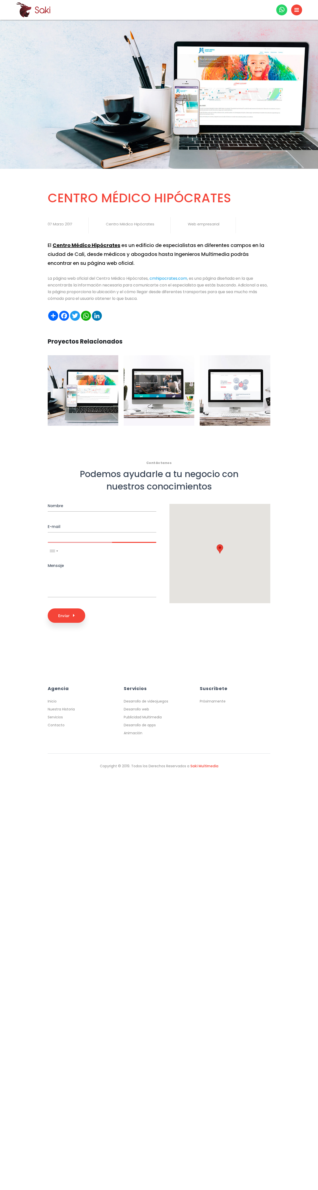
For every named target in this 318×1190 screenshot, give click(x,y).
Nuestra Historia (61, 709)
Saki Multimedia (204, 766)
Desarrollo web (136, 709)
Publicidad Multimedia (143, 717)
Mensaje (56, 565)
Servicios (55, 717)
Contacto (56, 725)
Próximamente (213, 701)
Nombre (55, 505)
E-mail (54, 526)
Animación (133, 733)
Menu (296, 9)
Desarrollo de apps (140, 725)
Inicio (52, 701)
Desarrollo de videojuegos (146, 701)
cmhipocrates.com (168, 278)
